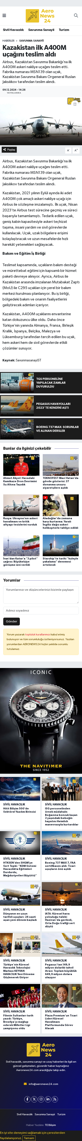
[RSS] (55, 1099)
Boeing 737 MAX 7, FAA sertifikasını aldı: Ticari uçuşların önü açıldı (60, 866)
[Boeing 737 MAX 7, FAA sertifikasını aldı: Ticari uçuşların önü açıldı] (62, 843)
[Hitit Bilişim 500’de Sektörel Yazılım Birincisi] (20, 788)
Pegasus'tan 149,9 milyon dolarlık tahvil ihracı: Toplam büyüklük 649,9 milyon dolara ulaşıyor (61, 971)
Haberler (8, 40)
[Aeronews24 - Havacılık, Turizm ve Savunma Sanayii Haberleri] (40, 16)
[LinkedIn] (48, 1099)
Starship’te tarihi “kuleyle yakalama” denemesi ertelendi (60, 561)
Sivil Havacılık (13, 30)
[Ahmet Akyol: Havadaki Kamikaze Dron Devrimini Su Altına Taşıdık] (21, 465)
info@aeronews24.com (43, 1084)
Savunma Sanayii (41, 30)
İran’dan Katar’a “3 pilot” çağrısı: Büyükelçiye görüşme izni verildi (20, 561)
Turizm (64, 30)
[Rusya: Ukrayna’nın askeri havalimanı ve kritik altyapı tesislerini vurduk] (21, 505)
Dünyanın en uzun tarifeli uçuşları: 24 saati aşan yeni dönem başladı (20, 917)
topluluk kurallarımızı (38, 634)
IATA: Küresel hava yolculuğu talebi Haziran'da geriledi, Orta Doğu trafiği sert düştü (60, 920)
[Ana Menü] (4, 15)
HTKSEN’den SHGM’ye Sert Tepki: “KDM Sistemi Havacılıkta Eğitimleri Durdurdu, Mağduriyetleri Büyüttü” (20, 869)
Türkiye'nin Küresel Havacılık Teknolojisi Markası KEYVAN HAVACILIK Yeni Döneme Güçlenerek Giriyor (19, 971)
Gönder (11, 621)
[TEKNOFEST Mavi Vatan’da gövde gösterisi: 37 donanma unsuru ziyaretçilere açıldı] (61, 465)
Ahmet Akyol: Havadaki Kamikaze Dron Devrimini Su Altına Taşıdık (20, 481)
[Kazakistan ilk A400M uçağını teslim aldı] (41, 121)
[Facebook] (27, 1099)
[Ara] (76, 15)
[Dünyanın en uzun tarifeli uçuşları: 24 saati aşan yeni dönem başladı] (20, 894)
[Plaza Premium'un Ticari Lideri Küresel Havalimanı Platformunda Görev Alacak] (62, 995)
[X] (34, 1099)
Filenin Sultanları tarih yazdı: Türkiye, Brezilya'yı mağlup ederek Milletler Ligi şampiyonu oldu (18, 1022)
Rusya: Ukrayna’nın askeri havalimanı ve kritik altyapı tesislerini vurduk (20, 521)
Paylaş (11, 149)
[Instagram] (41, 1099)
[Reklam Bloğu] (41, 720)
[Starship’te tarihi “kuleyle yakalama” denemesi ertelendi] (61, 545)
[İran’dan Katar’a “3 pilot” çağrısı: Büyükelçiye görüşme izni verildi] (21, 545)
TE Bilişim (50, 1125)
